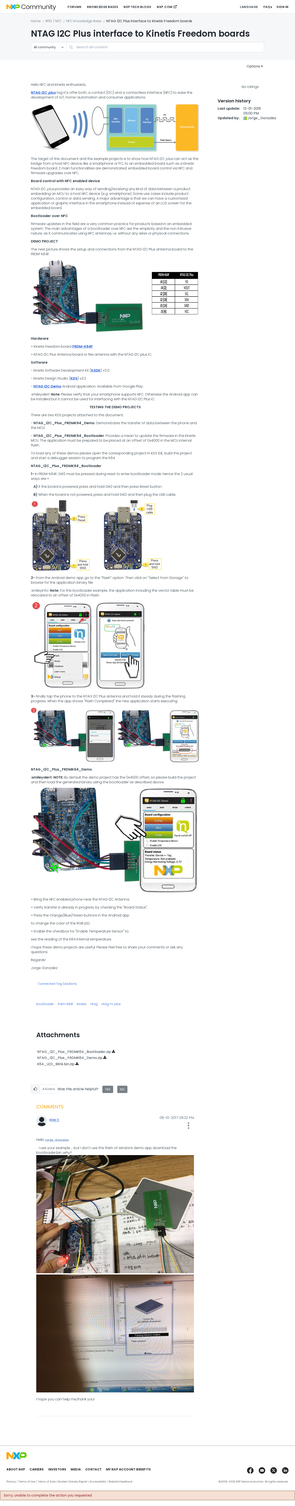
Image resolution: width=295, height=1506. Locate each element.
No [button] (122, 1089)
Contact (93, 1469)
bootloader (45, 1004)
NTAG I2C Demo (47, 386)
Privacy (11, 1481)
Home (36, 21)
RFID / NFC (54, 21)
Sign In (282, 7)
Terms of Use (26, 1481)
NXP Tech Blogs (137, 7)
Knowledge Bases (102, 7)
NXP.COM (165, 7)
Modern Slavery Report (72, 1481)
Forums (74, 7)
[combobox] (165, 47)
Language (249, 7)
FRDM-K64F (82, 346)
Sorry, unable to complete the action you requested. (48, 1495)
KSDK (96, 370)
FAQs (267, 7)
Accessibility (98, 1481)
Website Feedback (120, 1481)
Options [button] (253, 66)
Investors (57, 1469)
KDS (74, 378)
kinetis (81, 1004)
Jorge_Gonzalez (56, 1140)
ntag (94, 1004)
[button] (35, 1089)
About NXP (15, 1469)
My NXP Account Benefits (128, 1469)
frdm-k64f (65, 1004)
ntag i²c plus (111, 1004)
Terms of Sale (47, 1481)
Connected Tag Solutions (57, 984)
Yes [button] (107, 1089)
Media (76, 1469)
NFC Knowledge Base (84, 21)
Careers (37, 1469)
